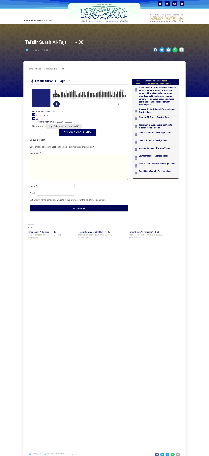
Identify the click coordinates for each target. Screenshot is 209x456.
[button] (155, 49)
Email (33, 193)
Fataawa (48, 20)
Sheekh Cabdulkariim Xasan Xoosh (47, 111)
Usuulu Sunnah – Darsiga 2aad (153, 140)
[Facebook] (160, 3)
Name (33, 186)
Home (27, 20)
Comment (35, 153)
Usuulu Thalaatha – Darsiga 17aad (155, 132)
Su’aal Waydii (37, 20)
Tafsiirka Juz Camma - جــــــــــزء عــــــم (54, 122)
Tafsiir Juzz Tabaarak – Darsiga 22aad (157, 163)
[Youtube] (174, 3)
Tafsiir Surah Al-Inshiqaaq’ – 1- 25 (144, 232)
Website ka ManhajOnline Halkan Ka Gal (167, 15)
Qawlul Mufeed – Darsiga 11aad (153, 156)
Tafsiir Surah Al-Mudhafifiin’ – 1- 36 (94, 232)
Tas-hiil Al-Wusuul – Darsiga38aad (155, 171)
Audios (38, 69)
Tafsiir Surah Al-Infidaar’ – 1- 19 (42, 232)
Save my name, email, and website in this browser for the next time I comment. (69, 200)
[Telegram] (182, 3)
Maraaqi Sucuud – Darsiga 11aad (154, 148)
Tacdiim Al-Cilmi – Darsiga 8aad (154, 117)
